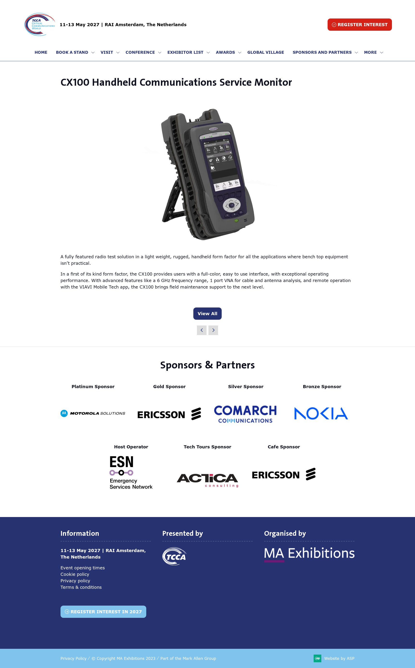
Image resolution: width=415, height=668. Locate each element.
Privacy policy (75, 581)
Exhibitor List (185, 52)
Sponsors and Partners (322, 52)
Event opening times (83, 568)
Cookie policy (75, 574)
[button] (360, 24)
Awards (225, 52)
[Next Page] (213, 330)
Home (41, 52)
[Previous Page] (202, 330)
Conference (140, 52)
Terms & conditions (81, 587)
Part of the (188, 658)
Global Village (265, 52)
